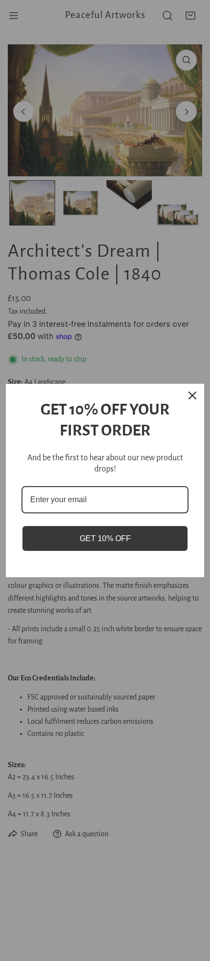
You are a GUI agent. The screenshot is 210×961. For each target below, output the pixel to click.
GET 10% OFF (105, 538)
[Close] (192, 395)
